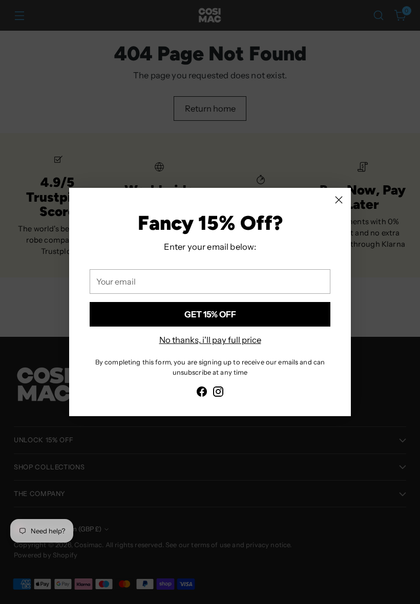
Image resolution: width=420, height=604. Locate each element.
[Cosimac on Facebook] (202, 393)
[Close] (339, 200)
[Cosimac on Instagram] (218, 393)
